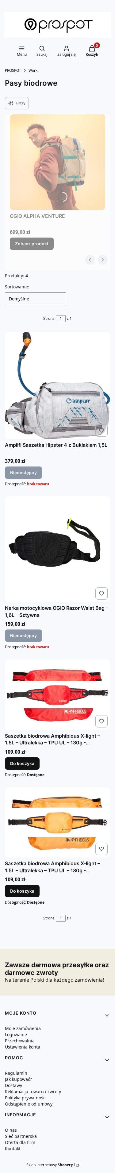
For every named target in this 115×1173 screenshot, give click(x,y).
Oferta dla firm (20, 1142)
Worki (33, 70)
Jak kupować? (18, 1079)
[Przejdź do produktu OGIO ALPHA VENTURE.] (57, 162)
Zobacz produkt (31, 243)
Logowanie (16, 1034)
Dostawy (13, 1085)
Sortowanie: (17, 287)
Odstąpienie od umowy (28, 1104)
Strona (49, 318)
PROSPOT (13, 70)
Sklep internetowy (50, 1164)
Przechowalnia (20, 1041)
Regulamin (16, 1073)
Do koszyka (22, 763)
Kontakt (13, 1148)
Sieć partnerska (21, 1136)
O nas (11, 1130)
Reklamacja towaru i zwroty (33, 1091)
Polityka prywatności (26, 1098)
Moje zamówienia (23, 1028)
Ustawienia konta (22, 1047)
